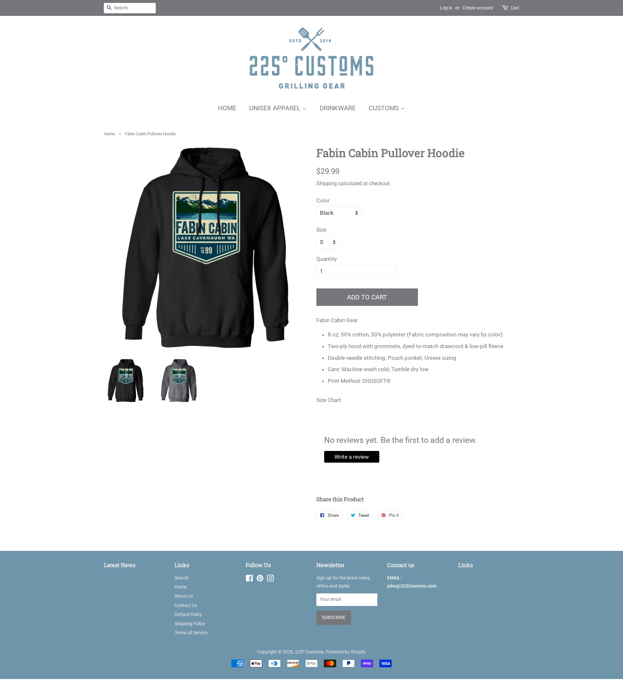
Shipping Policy (190, 623)
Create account (477, 7)
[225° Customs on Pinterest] (259, 579)
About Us (184, 596)
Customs (384, 108)
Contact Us (186, 605)
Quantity (326, 259)
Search (182, 578)
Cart (514, 7)
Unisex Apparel (275, 108)
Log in (446, 7)
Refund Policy (188, 614)
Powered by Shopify (346, 652)
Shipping (326, 183)
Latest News (119, 565)
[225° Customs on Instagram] (270, 579)
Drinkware (338, 108)
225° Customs (309, 652)
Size (321, 229)
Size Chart (328, 400)
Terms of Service (191, 633)
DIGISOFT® (376, 381)
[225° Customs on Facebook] (249, 579)
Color (323, 200)
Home (227, 108)
